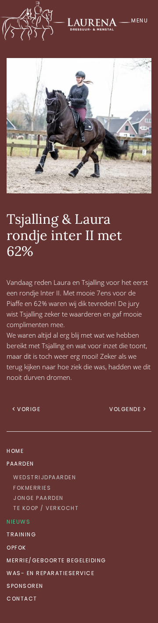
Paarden (20, 463)
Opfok (16, 547)
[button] (141, 20)
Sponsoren (25, 586)
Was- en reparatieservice (50, 573)
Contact (22, 598)
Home (15, 451)
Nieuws (18, 521)
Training (21, 534)
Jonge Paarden (38, 498)
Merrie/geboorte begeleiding (56, 560)
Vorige (28, 409)
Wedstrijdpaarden (44, 477)
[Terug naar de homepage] (65, 20)
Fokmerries (32, 488)
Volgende (125, 409)
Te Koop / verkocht (46, 508)
